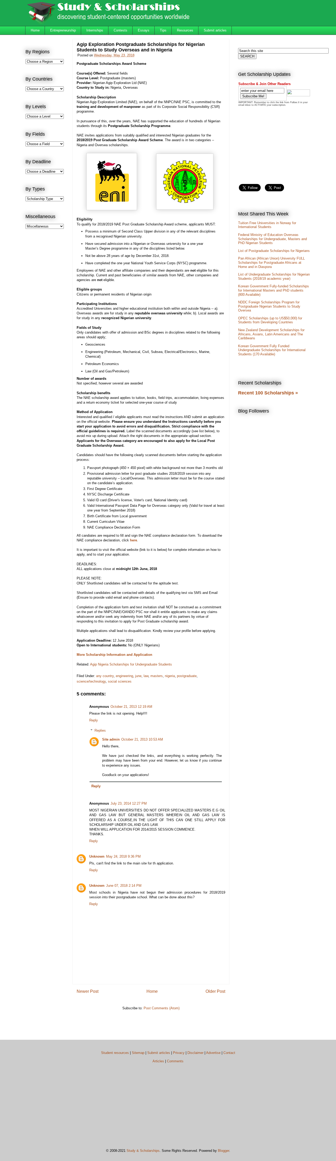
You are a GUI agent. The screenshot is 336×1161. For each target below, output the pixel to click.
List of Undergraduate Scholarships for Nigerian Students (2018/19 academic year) (274, 276)
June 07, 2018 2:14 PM (123, 886)
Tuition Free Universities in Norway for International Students (267, 225)
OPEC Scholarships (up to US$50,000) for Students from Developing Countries (270, 320)
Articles (158, 1061)
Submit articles (215, 30)
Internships (94, 30)
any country (105, 676)
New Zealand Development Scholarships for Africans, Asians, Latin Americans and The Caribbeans (271, 334)
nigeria (170, 676)
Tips (163, 30)
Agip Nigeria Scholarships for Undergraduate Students (131, 664)
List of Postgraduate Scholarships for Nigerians (274, 251)
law (146, 676)
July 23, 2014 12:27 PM (129, 803)
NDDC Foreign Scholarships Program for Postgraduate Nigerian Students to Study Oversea (269, 306)
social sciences (120, 681)
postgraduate (187, 676)
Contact (229, 1053)
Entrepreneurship (63, 30)
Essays (143, 30)
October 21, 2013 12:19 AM (131, 707)
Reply (93, 720)
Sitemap (138, 1053)
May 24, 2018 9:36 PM (123, 856)
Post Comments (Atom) (162, 1008)
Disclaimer (195, 1053)
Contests (120, 30)
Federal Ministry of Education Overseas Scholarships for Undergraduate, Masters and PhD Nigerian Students (272, 239)
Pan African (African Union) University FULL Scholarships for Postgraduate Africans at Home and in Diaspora (271, 262)
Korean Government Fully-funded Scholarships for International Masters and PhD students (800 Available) (273, 290)
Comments (175, 1061)
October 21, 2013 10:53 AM (142, 739)
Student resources (115, 1053)
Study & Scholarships (143, 1151)
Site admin (111, 739)
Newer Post (87, 991)
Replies (100, 730)
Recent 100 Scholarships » (268, 392)
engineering (124, 676)
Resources (185, 30)
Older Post (215, 991)
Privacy (179, 1053)
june (138, 676)
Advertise (213, 1053)
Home (35, 30)
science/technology (91, 681)
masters (156, 676)
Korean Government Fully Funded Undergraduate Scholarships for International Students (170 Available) (272, 350)
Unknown (96, 856)
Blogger (223, 1151)
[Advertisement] (46, 319)
